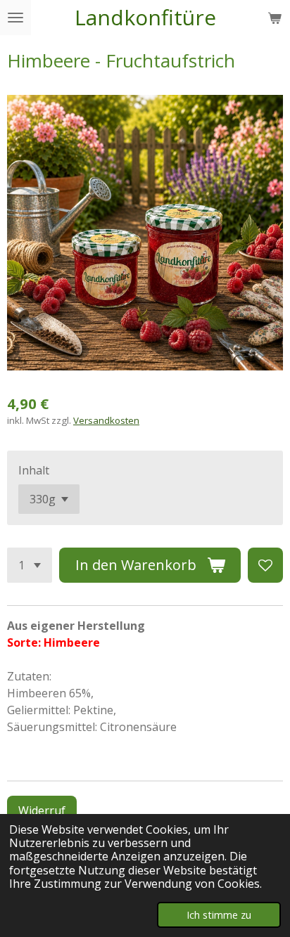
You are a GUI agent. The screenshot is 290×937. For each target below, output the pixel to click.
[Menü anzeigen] (15, 17)
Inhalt (33, 470)
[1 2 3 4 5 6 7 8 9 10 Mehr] (29, 565)
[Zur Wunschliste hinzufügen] (265, 565)
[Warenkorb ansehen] (274, 17)
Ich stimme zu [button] (219, 915)
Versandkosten (106, 420)
